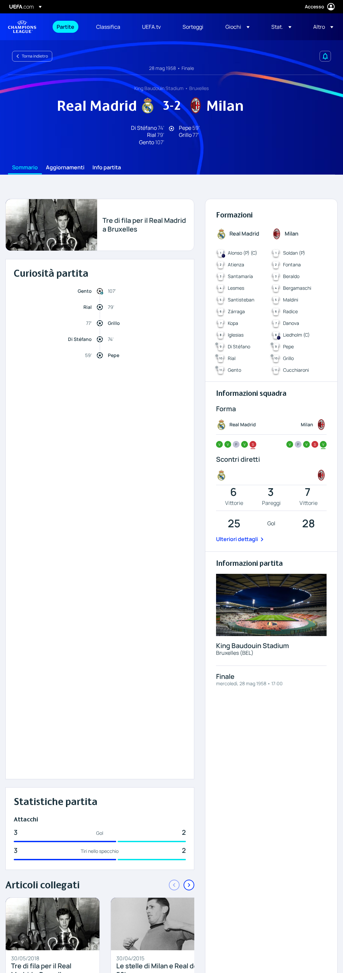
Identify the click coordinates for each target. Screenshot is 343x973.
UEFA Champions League (22, 26)
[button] (237, 26)
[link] (65, 26)
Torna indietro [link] (35, 56)
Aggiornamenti (65, 168)
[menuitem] (68, 26)
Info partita (106, 168)
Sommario (25, 168)
